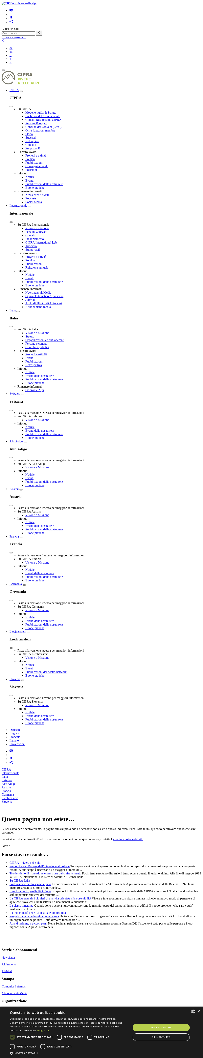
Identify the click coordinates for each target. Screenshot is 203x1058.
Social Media (33, 202)
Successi (30, 137)
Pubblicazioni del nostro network (46, 672)
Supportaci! (32, 148)
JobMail (30, 299)
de (11, 48)
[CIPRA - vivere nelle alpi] (19, 3)
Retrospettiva (33, 365)
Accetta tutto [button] (161, 1027)
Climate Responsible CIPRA (43, 119)
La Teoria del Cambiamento (42, 116)
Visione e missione (37, 228)
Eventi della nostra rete (39, 375)
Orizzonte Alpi (34, 390)
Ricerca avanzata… (14, 37)
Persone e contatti (36, 343)
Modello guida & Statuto (40, 112)
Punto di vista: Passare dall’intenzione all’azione (40, 866)
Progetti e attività (35, 155)
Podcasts (30, 198)
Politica (30, 159)
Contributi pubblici (37, 347)
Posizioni (31, 169)
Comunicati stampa (14, 986)
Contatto (30, 144)
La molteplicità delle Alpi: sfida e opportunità (38, 912)
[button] (69, 1053)
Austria (14, 488)
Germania (16, 584)
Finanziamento (34, 239)
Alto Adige (16, 441)
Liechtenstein (18, 631)
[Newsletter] (11, 10)
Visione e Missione (37, 333)
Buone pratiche (34, 187)
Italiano (14, 740)
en (11, 51)
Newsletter (8, 957)
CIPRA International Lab (41, 242)
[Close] (11, 106)
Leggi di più (43, 1030)
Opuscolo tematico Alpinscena (44, 296)
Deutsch (15, 729)
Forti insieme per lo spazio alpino (30, 884)
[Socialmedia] (11, 22)
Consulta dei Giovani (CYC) (43, 127)
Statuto (29, 336)
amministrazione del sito (128, 839)
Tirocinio (31, 246)
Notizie (29, 177)
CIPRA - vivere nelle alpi (25, 862)
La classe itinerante (21, 905)
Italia (13, 310)
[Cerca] (39, 33)
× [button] (198, 1011)
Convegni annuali (36, 166)
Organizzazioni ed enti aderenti (44, 340)
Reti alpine (32, 141)
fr (10, 55)
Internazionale (18, 205)
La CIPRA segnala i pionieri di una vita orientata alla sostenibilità (50, 898)
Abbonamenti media (38, 307)
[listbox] (193, 1012)
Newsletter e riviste (37, 194)
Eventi (29, 180)
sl (10, 62)
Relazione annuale (36, 267)
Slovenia (15, 679)
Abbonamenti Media (14, 993)
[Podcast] (11, 18)
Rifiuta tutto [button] (161, 1037)
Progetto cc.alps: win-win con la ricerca (34, 916)
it (10, 58)
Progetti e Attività (36, 354)
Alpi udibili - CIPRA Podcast (43, 303)
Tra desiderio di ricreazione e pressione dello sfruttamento (45, 873)
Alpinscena (9, 964)
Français (15, 737)
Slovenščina (17, 744)
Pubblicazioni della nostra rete (44, 184)
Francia (14, 536)
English (14, 733)
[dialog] (101, 1032)
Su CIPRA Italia (20, 880)
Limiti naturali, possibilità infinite (30, 891)
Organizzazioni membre (40, 130)
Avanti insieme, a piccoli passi (28, 923)
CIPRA (14, 90)
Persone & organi (36, 123)
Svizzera (15, 393)
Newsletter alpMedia (38, 292)
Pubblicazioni (33, 162)
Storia (29, 134)
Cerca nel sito (10, 28)
